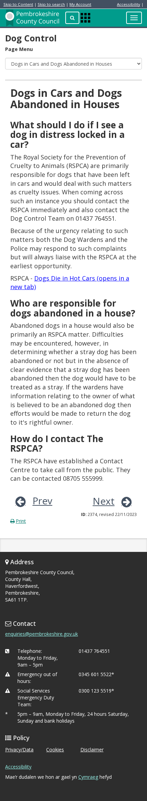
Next (104, 500)
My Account (80, 4)
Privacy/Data (19, 749)
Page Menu (19, 49)
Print (21, 521)
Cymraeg (88, 777)
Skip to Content (18, 4)
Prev (42, 500)
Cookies (55, 749)
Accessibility (128, 4)
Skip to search (51, 4)
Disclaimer (92, 749)
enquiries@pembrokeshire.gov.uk (41, 634)
